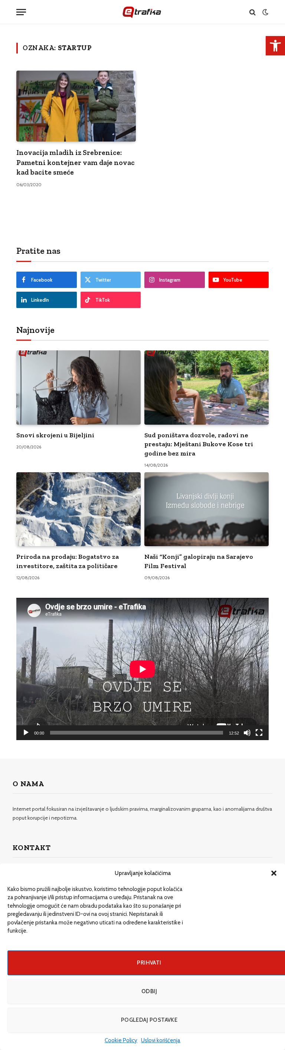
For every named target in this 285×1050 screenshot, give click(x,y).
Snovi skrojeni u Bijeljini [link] (55, 435)
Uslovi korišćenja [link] (160, 1040)
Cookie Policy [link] (121, 1040)
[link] (275, 45)
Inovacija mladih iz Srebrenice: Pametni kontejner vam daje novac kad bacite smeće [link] (75, 162)
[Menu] (21, 12)
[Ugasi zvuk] (247, 732)
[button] (274, 873)
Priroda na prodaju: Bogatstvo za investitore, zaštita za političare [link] (67, 561)
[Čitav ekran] (259, 732)
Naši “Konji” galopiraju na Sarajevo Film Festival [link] (198, 561)
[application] (142, 669)
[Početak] (26, 732)
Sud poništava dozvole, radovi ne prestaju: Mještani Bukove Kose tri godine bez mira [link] (198, 444)
